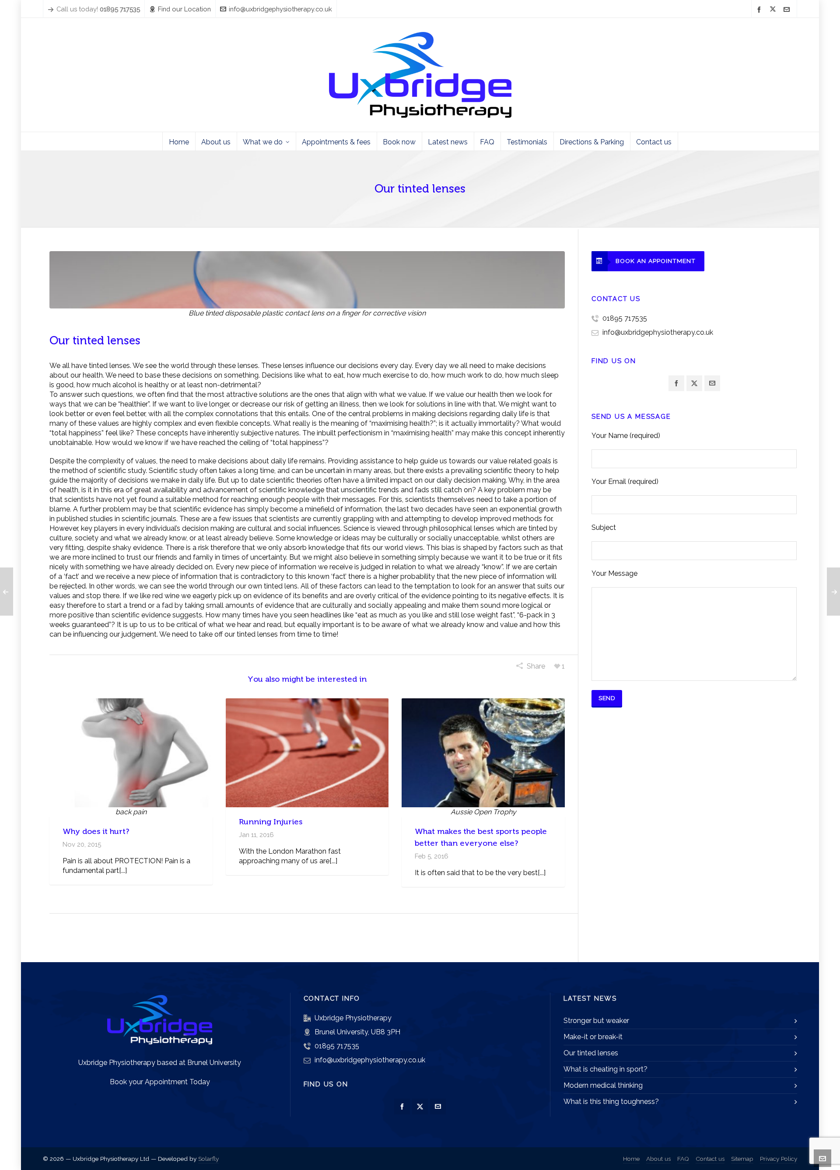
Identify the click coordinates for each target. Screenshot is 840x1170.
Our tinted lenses (591, 1053)
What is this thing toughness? (611, 1101)
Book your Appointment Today (160, 1082)
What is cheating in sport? (606, 1069)
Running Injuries (270, 821)
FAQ (683, 1158)
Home (631, 1158)
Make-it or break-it (593, 1037)
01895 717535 (624, 318)
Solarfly (208, 1158)
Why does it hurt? (96, 831)
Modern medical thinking (603, 1085)
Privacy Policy (778, 1158)
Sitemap (742, 1158)
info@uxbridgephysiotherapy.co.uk (280, 9)
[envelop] (788, 9)
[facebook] (760, 9)
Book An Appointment (656, 260)
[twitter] (774, 9)
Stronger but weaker (596, 1020)
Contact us (710, 1158)
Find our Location (184, 9)
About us (658, 1158)
